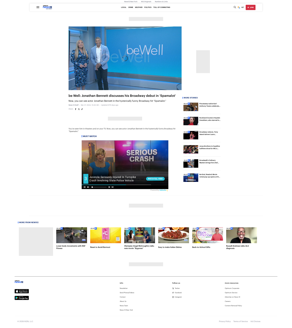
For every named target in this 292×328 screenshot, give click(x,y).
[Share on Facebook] (76, 109)
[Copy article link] (82, 109)
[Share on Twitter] (79, 109)
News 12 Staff (73, 105)
